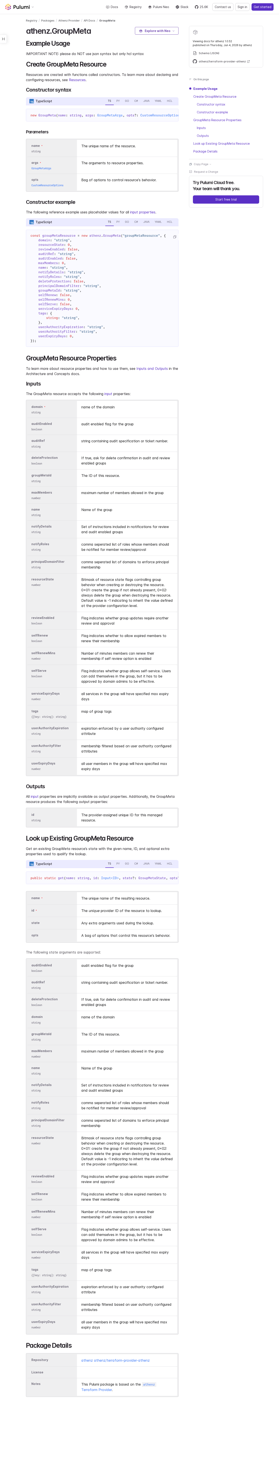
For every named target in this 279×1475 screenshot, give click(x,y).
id (32, 814)
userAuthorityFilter (46, 746)
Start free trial (226, 199)
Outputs (203, 135)
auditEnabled (41, 424)
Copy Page (201, 164)
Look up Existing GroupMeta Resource (221, 143)
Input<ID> (110, 878)
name (35, 509)
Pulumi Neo (161, 7)
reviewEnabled (42, 618)
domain (37, 407)
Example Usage (205, 89)
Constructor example (212, 112)
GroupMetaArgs (110, 115)
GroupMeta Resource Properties (217, 120)
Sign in (242, 7)
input (108, 394)
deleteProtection (44, 458)
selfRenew (39, 635)
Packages (47, 20)
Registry (135, 7)
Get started (262, 7)
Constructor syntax (211, 104)
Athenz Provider (69, 20)
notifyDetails (41, 526)
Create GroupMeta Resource (214, 96)
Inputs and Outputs (152, 368)
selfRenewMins (43, 653)
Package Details (205, 151)
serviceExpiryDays (45, 693)
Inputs (201, 128)
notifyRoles (40, 544)
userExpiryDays (43, 763)
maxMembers (41, 492)
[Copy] (175, 237)
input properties (142, 212)
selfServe (38, 670)
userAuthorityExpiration (50, 728)
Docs (114, 7)
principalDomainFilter (48, 561)
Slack (184, 7)
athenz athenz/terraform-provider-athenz (115, 1360)
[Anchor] (95, 30)
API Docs (89, 20)
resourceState (42, 579)
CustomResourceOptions (161, 115)
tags (34, 711)
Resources (77, 80)
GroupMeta (107, 20)
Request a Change (206, 171)
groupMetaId (41, 475)
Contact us (223, 7)
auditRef (38, 441)
